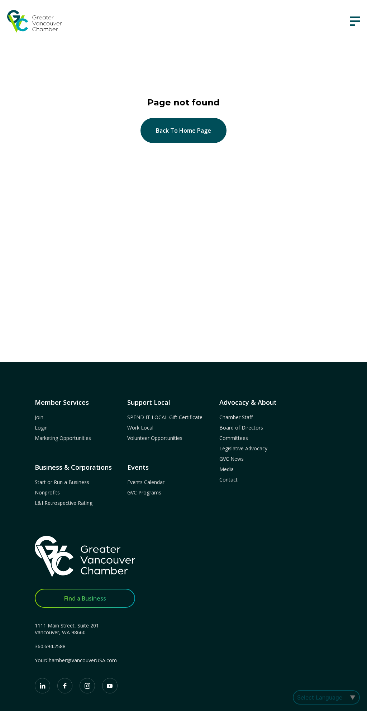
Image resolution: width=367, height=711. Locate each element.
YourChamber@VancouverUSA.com (76, 660)
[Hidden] (355, 21)
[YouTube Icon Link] (110, 685)
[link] (34, 21)
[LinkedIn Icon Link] (42, 685)
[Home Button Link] (85, 560)
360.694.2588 (50, 646)
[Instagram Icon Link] (87, 685)
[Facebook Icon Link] (65, 685)
